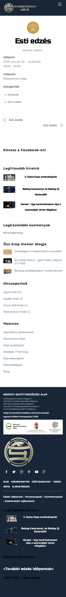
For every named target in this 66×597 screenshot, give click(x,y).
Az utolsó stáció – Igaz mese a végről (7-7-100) (38, 261)
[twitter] (14, 471)
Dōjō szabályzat (13, 345)
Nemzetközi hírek (14, 311)
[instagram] (21, 471)
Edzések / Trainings (15, 351)
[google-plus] (44, 471)
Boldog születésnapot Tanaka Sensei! (38, 270)
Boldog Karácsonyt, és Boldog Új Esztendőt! (40, 530)
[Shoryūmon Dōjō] (20, 12)
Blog (6, 371)
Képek (6, 486)
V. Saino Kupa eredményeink (41, 176)
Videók (57, 481)
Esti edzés (33, 41)
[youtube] (36, 471)
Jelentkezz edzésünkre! (18, 332)
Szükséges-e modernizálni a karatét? (38, 251)
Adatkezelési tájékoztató (19, 501)
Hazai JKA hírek (13, 305)
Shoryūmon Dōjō (15, 78)
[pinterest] (29, 471)
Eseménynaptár (13, 358)
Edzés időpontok (13, 496)
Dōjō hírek (10, 292)
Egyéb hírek (11, 298)
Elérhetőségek (12, 364)
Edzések (13, 94)
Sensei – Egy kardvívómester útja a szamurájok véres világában (40, 543)
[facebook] (6, 471)
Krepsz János (32, 50)
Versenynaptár (33, 496)
